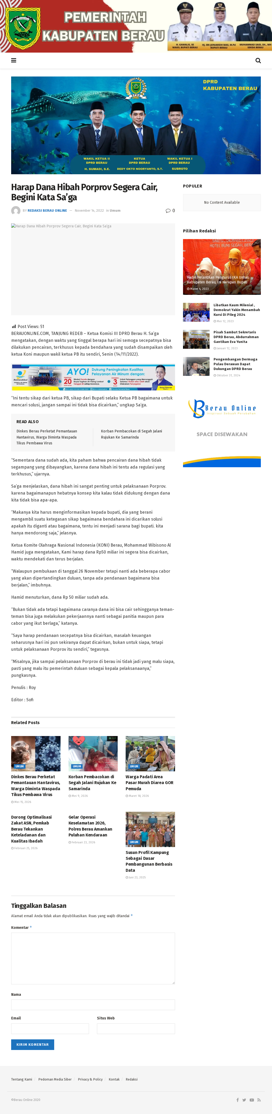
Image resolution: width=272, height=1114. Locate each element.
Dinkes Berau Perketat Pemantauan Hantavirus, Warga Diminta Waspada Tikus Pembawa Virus (46, 437)
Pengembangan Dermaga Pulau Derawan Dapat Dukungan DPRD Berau (235, 364)
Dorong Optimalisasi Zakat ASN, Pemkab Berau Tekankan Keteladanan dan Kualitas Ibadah (31, 829)
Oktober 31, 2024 (228, 375)
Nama (16, 994)
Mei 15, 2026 (22, 802)
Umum (115, 210)
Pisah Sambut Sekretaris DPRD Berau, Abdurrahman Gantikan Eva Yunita (236, 337)
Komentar (21, 927)
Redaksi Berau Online (47, 210)
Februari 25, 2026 (25, 848)
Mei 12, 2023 (225, 321)
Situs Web (106, 1018)
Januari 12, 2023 (227, 348)
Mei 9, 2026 (79, 796)
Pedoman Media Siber (55, 1079)
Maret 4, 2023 (199, 289)
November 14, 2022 (89, 210)
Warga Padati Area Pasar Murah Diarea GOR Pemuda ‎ (149, 782)
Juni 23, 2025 (137, 877)
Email (16, 1018)
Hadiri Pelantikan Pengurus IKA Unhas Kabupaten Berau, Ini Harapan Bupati (218, 279)
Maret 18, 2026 (138, 796)
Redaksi (132, 1079)
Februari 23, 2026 (83, 842)
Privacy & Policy (90, 1079)
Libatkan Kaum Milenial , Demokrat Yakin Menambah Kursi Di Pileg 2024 (237, 310)
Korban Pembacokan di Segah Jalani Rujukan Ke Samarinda (92, 782)
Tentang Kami (21, 1079)
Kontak (114, 1079)
